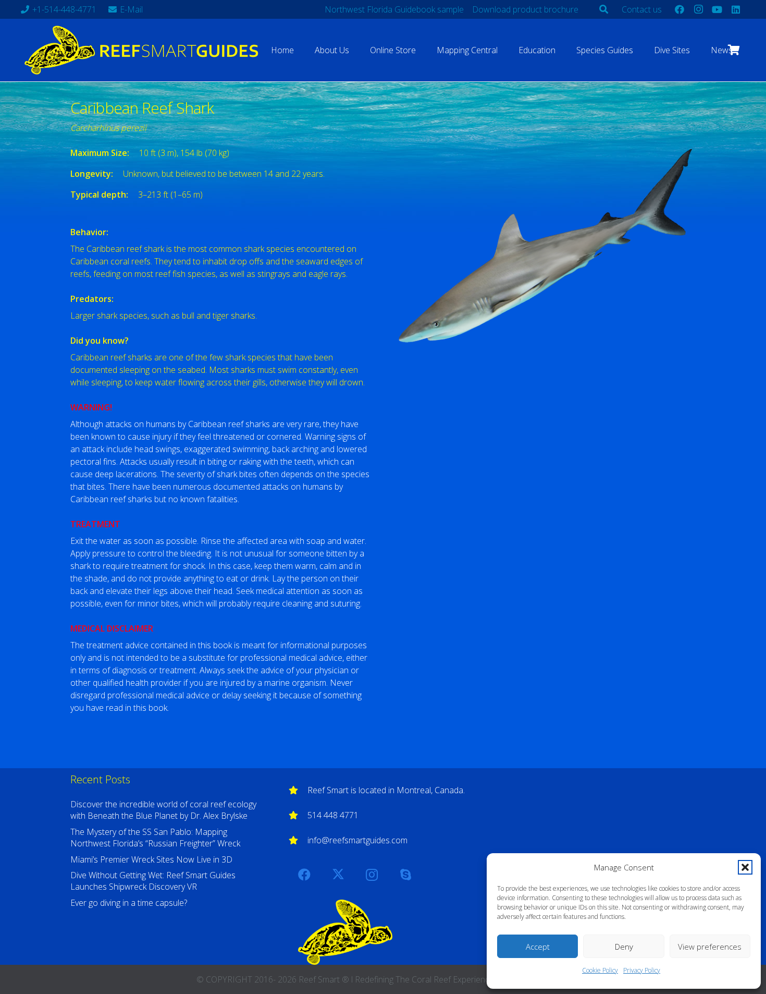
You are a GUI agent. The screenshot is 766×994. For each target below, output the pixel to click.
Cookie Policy (600, 970)
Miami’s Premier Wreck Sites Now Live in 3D (151, 859)
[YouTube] (717, 9)
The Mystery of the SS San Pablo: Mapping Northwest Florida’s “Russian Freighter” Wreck (155, 837)
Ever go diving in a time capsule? (128, 902)
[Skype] (406, 874)
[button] (745, 867)
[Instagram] (698, 9)
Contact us (642, 9)
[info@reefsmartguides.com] (298, 840)
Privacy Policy (641, 970)
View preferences (710, 946)
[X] (338, 874)
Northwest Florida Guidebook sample (394, 9)
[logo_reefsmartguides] (143, 50)
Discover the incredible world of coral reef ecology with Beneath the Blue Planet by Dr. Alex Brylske (163, 809)
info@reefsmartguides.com (357, 840)
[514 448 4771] (298, 815)
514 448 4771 (333, 815)
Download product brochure (525, 9)
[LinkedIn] (735, 9)
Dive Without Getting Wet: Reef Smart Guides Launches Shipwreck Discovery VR (153, 880)
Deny (624, 946)
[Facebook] (679, 9)
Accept (538, 946)
